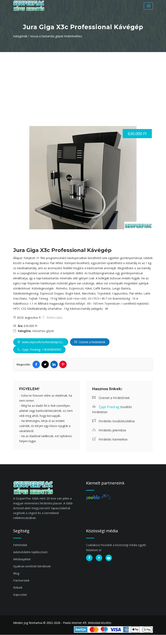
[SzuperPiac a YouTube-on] (108, 558)
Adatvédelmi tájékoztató (30, 552)
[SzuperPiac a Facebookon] (89, 558)
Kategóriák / (21, 36)
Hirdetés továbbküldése (116, 421)
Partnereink (21, 580)
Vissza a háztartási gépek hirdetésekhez (56, 36)
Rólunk (17, 587)
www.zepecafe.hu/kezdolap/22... (42, 342)
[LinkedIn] (54, 364)
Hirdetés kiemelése (113, 439)
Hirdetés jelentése (112, 430)
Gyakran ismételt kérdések (32, 566)
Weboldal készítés (99, 623)
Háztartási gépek (43, 331)
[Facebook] (36, 364)
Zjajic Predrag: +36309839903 (41, 349)
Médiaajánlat (22, 559)
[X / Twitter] (45, 364)
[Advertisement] (83, 82)
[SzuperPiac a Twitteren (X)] (99, 558)
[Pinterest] (63, 364)
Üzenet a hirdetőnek (91, 342)
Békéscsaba (54, 317)
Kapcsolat (20, 594)
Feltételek (20, 545)
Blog (16, 573)
